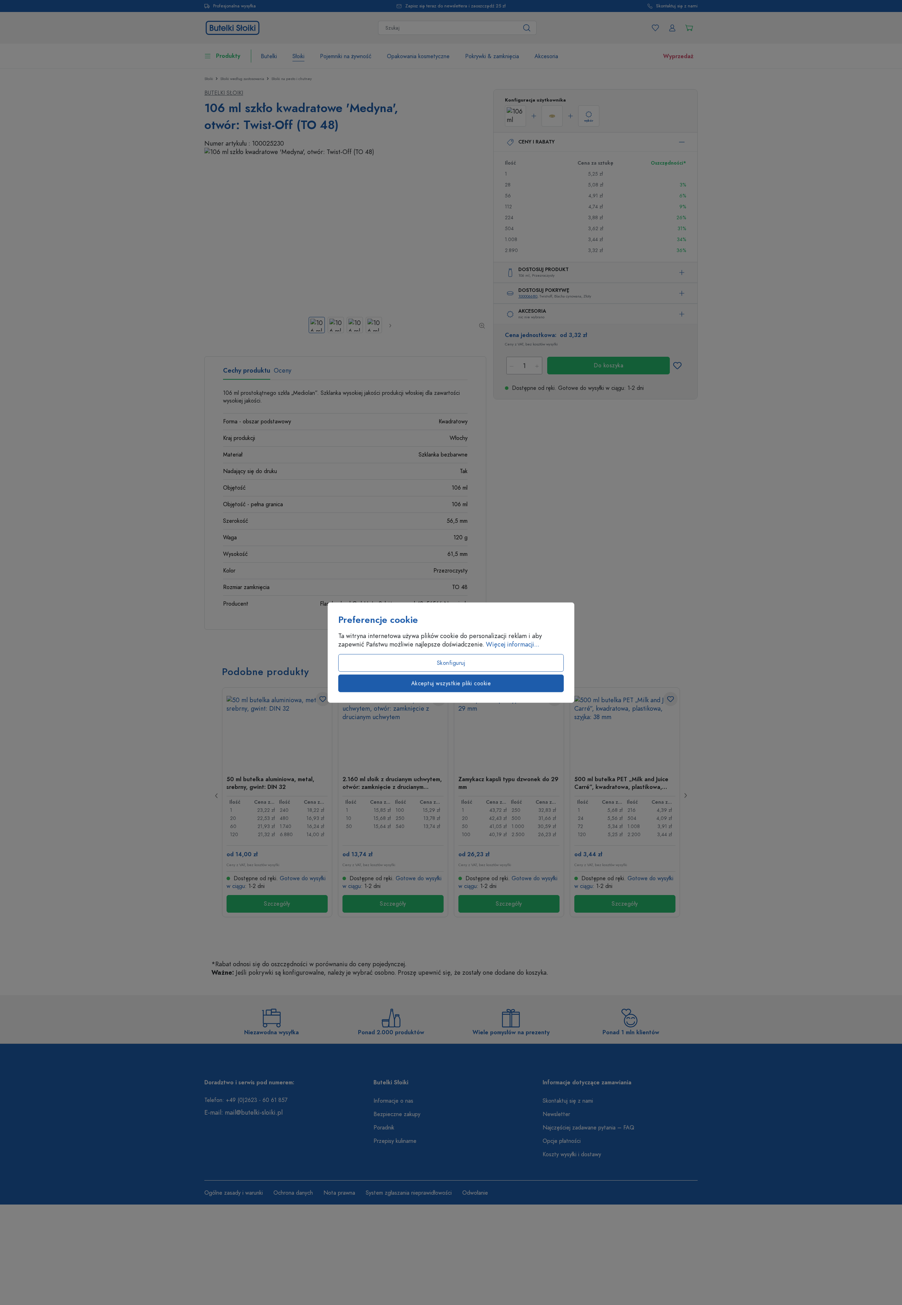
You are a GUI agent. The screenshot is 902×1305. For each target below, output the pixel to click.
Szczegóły (277, 904)
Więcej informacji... (512, 644)
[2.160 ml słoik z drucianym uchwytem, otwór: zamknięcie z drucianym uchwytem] (393, 731)
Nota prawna (339, 1193)
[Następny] (389, 325)
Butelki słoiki (223, 93)
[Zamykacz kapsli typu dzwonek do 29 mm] (509, 731)
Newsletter (556, 1114)
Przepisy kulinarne (394, 1141)
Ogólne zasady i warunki (233, 1193)
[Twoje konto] (672, 28)
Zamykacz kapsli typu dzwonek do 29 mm (508, 783)
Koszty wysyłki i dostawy (572, 1154)
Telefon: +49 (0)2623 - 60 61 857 (246, 1100)
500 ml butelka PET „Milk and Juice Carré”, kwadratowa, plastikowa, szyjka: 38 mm (621, 783)
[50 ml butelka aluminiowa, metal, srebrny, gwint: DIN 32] (277, 731)
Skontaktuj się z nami (677, 6)
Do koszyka (608, 365)
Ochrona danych (293, 1193)
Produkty (228, 56)
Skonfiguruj (451, 663)
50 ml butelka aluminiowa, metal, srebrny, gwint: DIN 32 (270, 783)
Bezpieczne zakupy (396, 1114)
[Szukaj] (527, 28)
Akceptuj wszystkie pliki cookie (451, 683)
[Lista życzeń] (655, 28)
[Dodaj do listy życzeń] (677, 365)
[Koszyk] (689, 28)
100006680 (527, 296)
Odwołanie (475, 1193)
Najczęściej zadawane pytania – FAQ (588, 1128)
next (685, 795)
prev (216, 795)
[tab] (246, 373)
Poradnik (383, 1128)
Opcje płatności (562, 1141)
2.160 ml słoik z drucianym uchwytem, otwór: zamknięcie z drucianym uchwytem (392, 783)
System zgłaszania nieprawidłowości (409, 1193)
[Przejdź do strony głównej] (232, 27)
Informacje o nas (393, 1101)
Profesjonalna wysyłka (234, 6)
